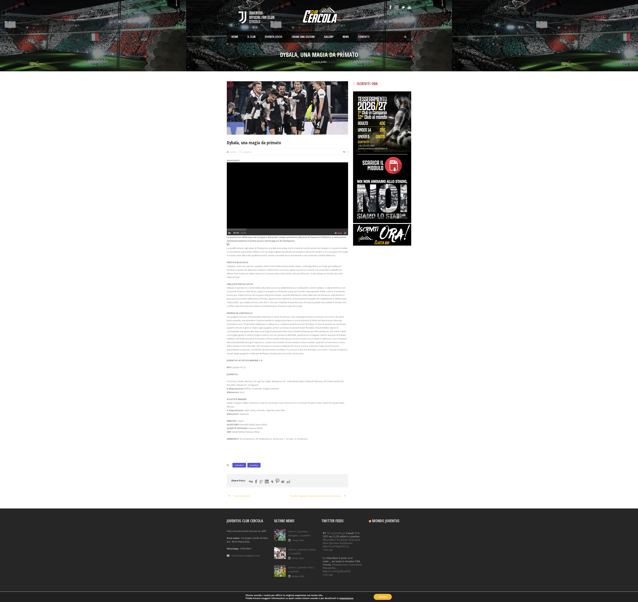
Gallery (328, 37)
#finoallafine (329, 567)
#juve (325, 543)
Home (234, 37)
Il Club (251, 37)
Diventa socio (273, 37)
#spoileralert (346, 543)
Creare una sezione (303, 37)
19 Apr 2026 (298, 540)
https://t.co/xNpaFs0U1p (336, 546)
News (346, 37)
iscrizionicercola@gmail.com (246, 555)
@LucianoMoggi (336, 533)
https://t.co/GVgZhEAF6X (337, 571)
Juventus (248, 151)
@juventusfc (355, 564)
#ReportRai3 (329, 539)
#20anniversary (340, 564)
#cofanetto (342, 539)
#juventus (334, 543)
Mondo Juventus (385, 520)
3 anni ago (328, 549)
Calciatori (239, 465)
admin (233, 151)
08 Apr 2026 (298, 558)
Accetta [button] (383, 596)
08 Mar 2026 (298, 576)
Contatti (364, 37)
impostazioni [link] (346, 598)
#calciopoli (354, 539)
